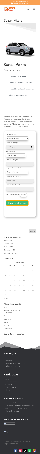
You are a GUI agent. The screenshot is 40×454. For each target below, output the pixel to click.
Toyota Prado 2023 (10, 253)
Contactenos (8, 329)
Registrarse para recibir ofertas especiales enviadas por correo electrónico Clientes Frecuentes (19, 408)
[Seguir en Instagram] (20, 450)
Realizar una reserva (12, 358)
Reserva (6, 316)
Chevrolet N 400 (9, 250)
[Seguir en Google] (34, 450)
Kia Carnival (8, 240)
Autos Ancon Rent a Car (12, 310)
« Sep (6, 299)
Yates (6, 322)
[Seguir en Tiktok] (25, 450)
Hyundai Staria (9, 244)
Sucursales (7, 319)
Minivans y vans (10, 387)
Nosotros (9, 313)
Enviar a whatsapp (17, 203)
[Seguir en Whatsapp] (29, 450)
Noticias (6, 325)
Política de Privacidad (12, 366)
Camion (8, 390)
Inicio (5, 307)
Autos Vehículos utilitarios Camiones (11, 381)
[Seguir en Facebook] (15, 450)
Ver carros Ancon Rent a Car (15, 363)
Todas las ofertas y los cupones (16, 403)
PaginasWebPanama (11, 444)
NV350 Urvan (8, 247)
